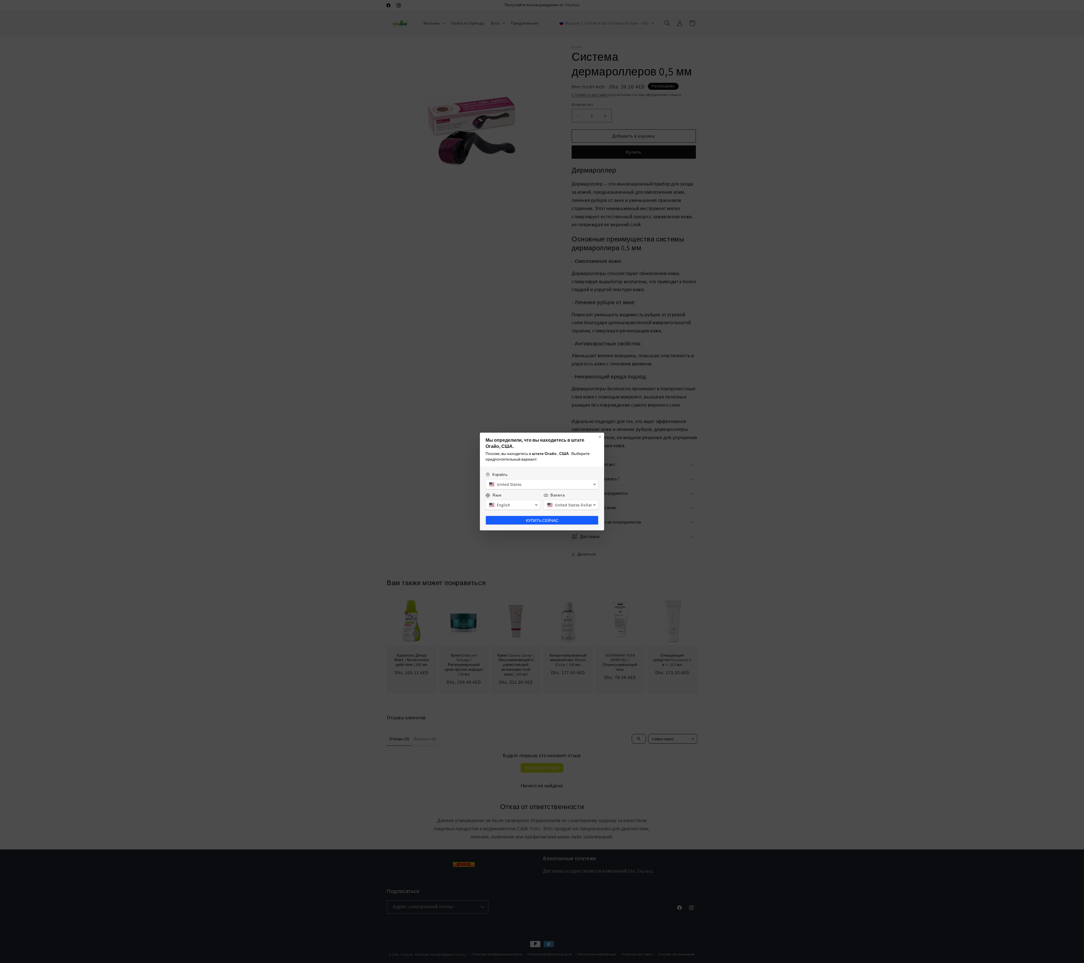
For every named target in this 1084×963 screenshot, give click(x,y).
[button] (542, 484)
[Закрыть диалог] (600, 437)
